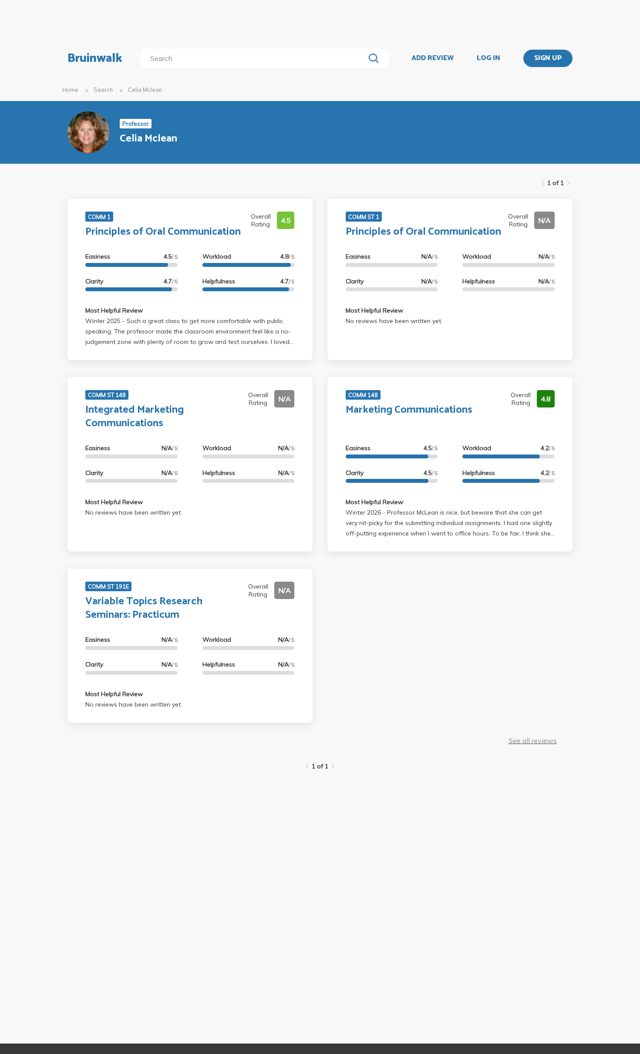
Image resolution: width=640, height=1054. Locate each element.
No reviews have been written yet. (394, 321)
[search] (254, 58)
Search (103, 89)
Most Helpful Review (114, 310)
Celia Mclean (145, 89)
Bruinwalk (94, 58)
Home (70, 89)
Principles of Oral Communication (163, 231)
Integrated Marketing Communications (134, 416)
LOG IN (488, 58)
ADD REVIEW (432, 58)
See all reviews (533, 740)
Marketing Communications (409, 409)
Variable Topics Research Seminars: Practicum (143, 608)
